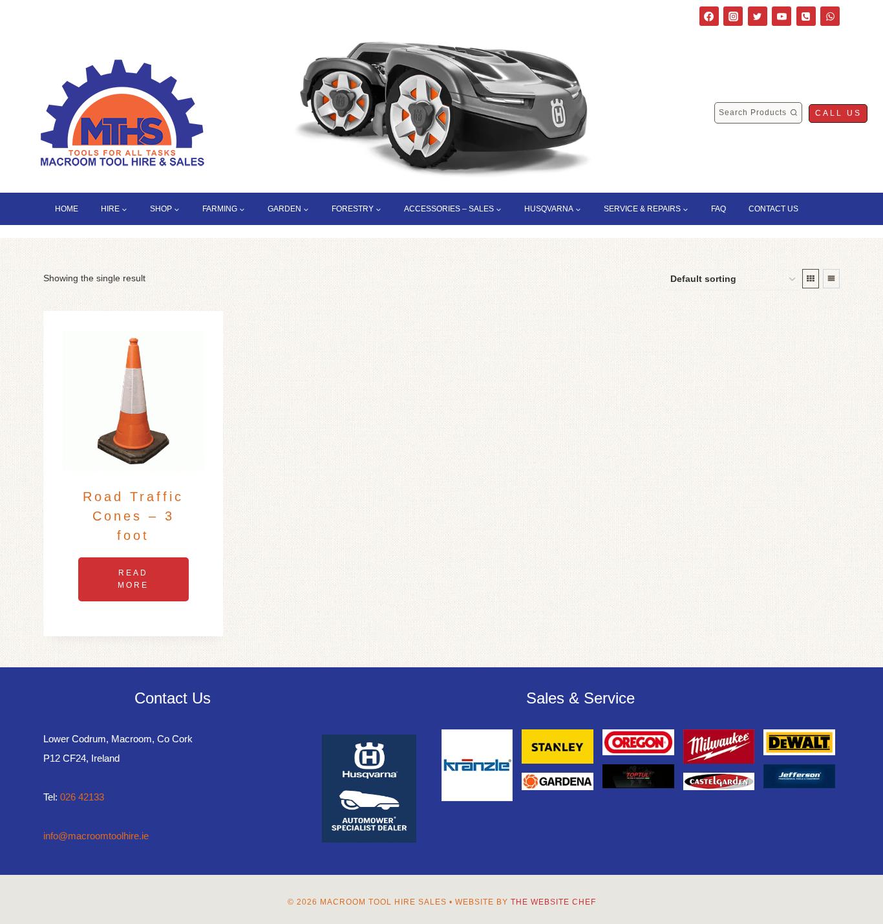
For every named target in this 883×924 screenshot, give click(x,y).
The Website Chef (553, 902)
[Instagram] (733, 16)
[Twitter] (757, 16)
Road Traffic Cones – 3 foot (133, 516)
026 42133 (82, 796)
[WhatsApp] (830, 16)
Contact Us (773, 208)
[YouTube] (781, 16)
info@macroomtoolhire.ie (96, 835)
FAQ (718, 208)
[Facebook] (709, 16)
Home (66, 208)
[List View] (831, 278)
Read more (133, 579)
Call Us (838, 113)
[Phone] (806, 16)
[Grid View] (810, 278)
